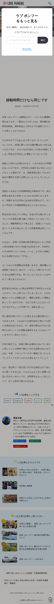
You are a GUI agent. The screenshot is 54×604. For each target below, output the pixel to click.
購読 (43, 40)
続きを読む (27, 48)
